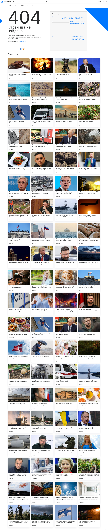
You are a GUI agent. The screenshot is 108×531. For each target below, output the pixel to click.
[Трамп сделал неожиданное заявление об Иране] (42, 257)
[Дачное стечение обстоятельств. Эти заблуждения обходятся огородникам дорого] (19, 210)
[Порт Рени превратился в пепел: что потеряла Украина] (42, 69)
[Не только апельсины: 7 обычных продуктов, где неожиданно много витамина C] (89, 399)
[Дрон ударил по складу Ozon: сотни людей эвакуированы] (19, 304)
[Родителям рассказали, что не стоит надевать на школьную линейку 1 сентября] (66, 352)
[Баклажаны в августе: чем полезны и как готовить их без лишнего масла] (19, 163)
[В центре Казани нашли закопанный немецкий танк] (19, 140)
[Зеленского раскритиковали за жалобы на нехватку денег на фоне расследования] (66, 257)
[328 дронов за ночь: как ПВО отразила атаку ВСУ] (89, 516)
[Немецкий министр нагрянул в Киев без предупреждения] (66, 187)
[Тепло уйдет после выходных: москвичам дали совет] (42, 352)
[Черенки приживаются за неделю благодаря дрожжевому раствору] (89, 469)
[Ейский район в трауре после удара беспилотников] (66, 375)
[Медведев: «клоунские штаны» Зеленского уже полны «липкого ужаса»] (19, 469)
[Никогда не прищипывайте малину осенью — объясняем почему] (89, 116)
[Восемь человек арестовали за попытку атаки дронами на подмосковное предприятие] (89, 93)
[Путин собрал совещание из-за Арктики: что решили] (66, 328)
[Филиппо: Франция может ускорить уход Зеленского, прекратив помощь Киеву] (89, 328)
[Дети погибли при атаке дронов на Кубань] (42, 116)
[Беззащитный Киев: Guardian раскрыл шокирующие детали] (42, 516)
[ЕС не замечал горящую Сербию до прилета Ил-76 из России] (42, 163)
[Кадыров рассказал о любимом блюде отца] (42, 446)
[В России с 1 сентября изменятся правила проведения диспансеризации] (42, 469)
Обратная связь (97, 529)
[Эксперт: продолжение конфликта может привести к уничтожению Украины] (89, 140)
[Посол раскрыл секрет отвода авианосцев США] (66, 210)
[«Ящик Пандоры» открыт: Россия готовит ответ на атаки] (89, 281)
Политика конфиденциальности (72, 529)
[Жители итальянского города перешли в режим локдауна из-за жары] (66, 493)
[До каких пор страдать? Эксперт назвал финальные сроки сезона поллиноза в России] (42, 281)
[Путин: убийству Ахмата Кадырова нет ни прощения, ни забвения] (89, 69)
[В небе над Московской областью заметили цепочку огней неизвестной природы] (19, 257)
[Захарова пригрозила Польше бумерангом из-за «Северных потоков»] (42, 234)
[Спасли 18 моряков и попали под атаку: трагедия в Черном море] (89, 257)
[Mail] (2, 2)
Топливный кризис (32, 5)
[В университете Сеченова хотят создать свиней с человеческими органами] (89, 234)
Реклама (12, 529)
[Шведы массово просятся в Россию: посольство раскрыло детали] (66, 399)
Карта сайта (104, 529)
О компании (6, 529)
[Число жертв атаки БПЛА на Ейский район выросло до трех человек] (19, 493)
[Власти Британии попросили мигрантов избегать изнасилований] (66, 116)
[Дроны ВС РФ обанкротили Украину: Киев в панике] (19, 281)
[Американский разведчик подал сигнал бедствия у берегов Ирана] (19, 446)
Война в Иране (14, 5)
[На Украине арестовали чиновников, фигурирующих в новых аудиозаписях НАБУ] (42, 375)
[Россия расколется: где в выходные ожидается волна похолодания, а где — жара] (66, 69)
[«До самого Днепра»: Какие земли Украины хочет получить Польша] (42, 493)
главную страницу (23, 41)
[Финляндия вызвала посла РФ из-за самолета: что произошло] (66, 516)
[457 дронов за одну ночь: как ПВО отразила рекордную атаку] (89, 187)
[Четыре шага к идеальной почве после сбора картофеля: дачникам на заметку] (66, 163)
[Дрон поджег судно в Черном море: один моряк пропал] (66, 234)
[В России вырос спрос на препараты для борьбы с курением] (42, 304)
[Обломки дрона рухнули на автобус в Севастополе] (42, 422)
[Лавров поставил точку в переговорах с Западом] (89, 422)
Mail (2, 529)
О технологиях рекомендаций (58, 529)
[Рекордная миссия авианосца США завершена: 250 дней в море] (19, 422)
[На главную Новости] (7, 2)
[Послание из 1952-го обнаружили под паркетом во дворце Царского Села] (42, 93)
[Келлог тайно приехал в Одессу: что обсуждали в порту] (66, 422)
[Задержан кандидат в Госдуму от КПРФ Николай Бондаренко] (19, 69)
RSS (44, 529)
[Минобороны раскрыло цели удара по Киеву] (19, 234)
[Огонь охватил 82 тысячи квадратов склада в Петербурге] (66, 304)
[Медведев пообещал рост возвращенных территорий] (42, 399)
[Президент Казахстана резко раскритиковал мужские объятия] (19, 187)
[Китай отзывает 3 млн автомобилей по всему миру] (42, 187)
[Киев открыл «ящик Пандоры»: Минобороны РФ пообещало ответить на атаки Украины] (19, 399)
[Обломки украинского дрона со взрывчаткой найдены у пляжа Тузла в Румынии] (89, 375)
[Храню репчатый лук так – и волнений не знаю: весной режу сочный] (19, 375)
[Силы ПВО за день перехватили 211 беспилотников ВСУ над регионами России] (66, 446)
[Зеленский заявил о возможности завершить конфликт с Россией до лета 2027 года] (19, 516)
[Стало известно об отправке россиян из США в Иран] (89, 210)
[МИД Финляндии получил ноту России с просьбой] (42, 328)
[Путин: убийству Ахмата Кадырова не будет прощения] (66, 140)
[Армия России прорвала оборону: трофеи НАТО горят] (66, 93)
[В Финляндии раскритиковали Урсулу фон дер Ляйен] (66, 469)
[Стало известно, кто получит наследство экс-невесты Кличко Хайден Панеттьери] (89, 446)
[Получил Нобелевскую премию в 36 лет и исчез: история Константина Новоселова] (42, 210)
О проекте (48, 529)
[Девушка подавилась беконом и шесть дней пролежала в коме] (89, 493)
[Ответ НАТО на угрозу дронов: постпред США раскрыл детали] (89, 163)
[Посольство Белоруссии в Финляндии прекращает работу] (19, 116)
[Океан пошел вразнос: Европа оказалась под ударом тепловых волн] (19, 93)
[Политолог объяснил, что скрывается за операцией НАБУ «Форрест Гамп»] (89, 304)
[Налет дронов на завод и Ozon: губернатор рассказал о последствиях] (42, 140)
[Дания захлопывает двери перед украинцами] (19, 352)
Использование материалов (86, 529)
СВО (22, 5)
